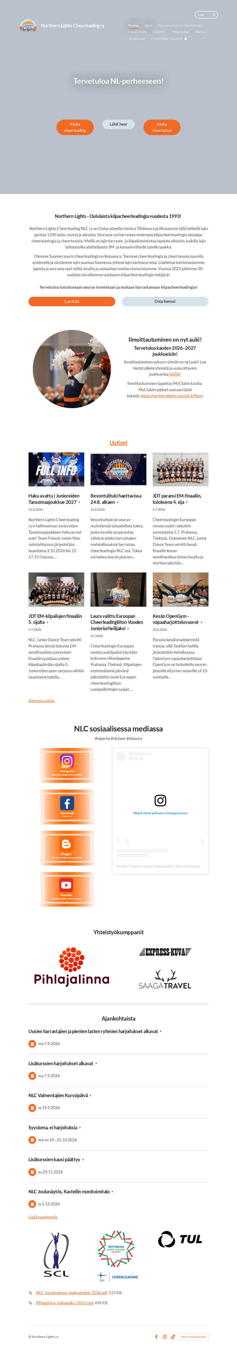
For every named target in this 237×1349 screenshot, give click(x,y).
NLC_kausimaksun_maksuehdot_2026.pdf (72, 1292)
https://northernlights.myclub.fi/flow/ (171, 395)
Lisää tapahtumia (42, 1217)
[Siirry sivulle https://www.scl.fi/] (56, 1254)
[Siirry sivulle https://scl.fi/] (118, 1255)
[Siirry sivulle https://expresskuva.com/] (165, 952)
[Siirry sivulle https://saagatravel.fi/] (165, 979)
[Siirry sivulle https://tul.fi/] (180, 1239)
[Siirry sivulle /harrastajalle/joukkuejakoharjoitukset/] (71, 370)
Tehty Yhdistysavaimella (193, 1336)
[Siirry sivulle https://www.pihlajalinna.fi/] (71, 967)
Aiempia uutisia (41, 700)
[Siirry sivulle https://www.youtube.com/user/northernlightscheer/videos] (67, 889)
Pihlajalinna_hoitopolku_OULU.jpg (65, 1302)
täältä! (175, 374)
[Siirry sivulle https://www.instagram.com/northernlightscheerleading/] (67, 765)
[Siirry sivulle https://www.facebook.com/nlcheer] (67, 806)
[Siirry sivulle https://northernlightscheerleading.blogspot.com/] (67, 848)
